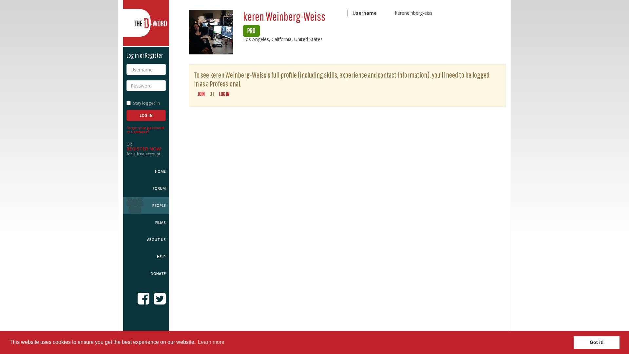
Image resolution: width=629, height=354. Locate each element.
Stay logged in (146, 103)
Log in (224, 94)
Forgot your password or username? (145, 130)
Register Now (143, 149)
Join (201, 94)
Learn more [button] (211, 342)
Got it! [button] (597, 342)
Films (160, 222)
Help (161, 256)
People (159, 205)
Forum (159, 188)
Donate (158, 273)
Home (160, 171)
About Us (156, 239)
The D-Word (146, 23)
